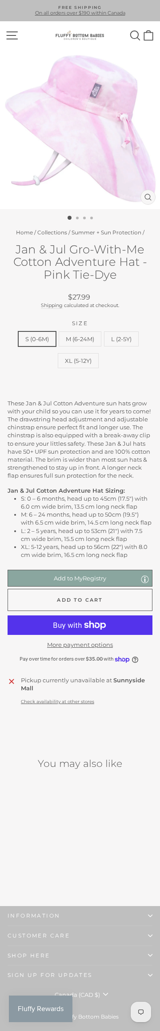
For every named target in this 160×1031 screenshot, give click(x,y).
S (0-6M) (37, 338)
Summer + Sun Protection (106, 232)
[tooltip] (145, 579)
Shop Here (29, 955)
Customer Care (39, 935)
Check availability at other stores (57, 701)
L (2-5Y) (121, 338)
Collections (52, 232)
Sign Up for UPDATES (50, 975)
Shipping (52, 305)
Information (34, 915)
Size (80, 323)
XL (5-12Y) (78, 360)
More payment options (80, 644)
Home (24, 232)
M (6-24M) (80, 338)
